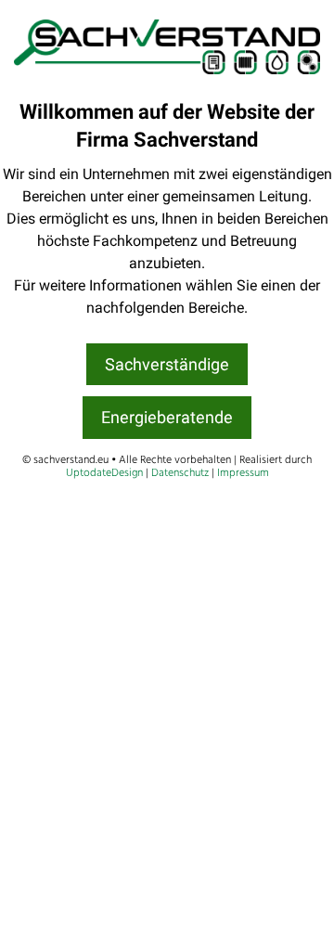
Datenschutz (180, 473)
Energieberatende (167, 417)
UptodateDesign (104, 473)
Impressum (243, 473)
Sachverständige (167, 364)
